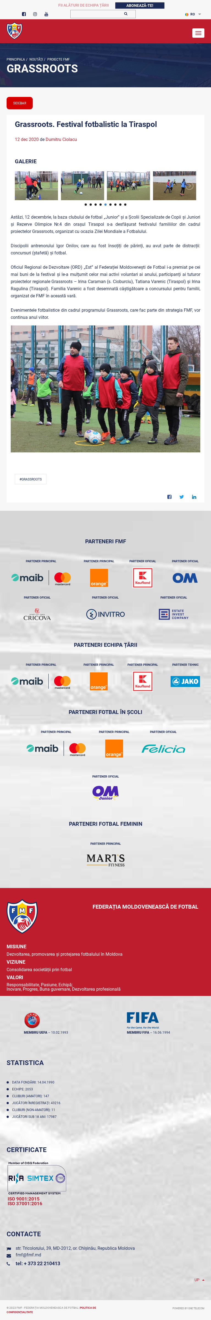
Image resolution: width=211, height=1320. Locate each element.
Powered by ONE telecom (188, 1308)
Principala (16, 59)
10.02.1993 (59, 1032)
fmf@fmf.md (28, 1254)
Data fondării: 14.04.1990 (34, 1082)
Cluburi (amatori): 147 (31, 1096)
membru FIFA (138, 1032)
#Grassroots (31, 479)
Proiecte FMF (58, 59)
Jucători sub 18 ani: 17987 (35, 1117)
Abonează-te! (139, 5)
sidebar (19, 103)
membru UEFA (35, 1032)
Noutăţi (36, 59)
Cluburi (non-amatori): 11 (34, 1110)
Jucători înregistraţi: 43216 (37, 1103)
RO (192, 14)
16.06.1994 (161, 1032)
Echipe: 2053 (23, 1089)
